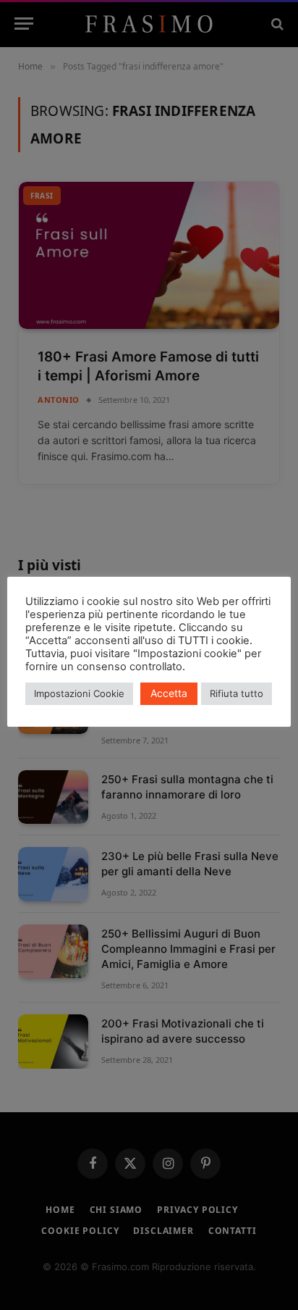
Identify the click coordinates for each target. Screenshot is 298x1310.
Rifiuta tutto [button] (236, 693)
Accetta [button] (168, 693)
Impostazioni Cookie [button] (79, 693)
